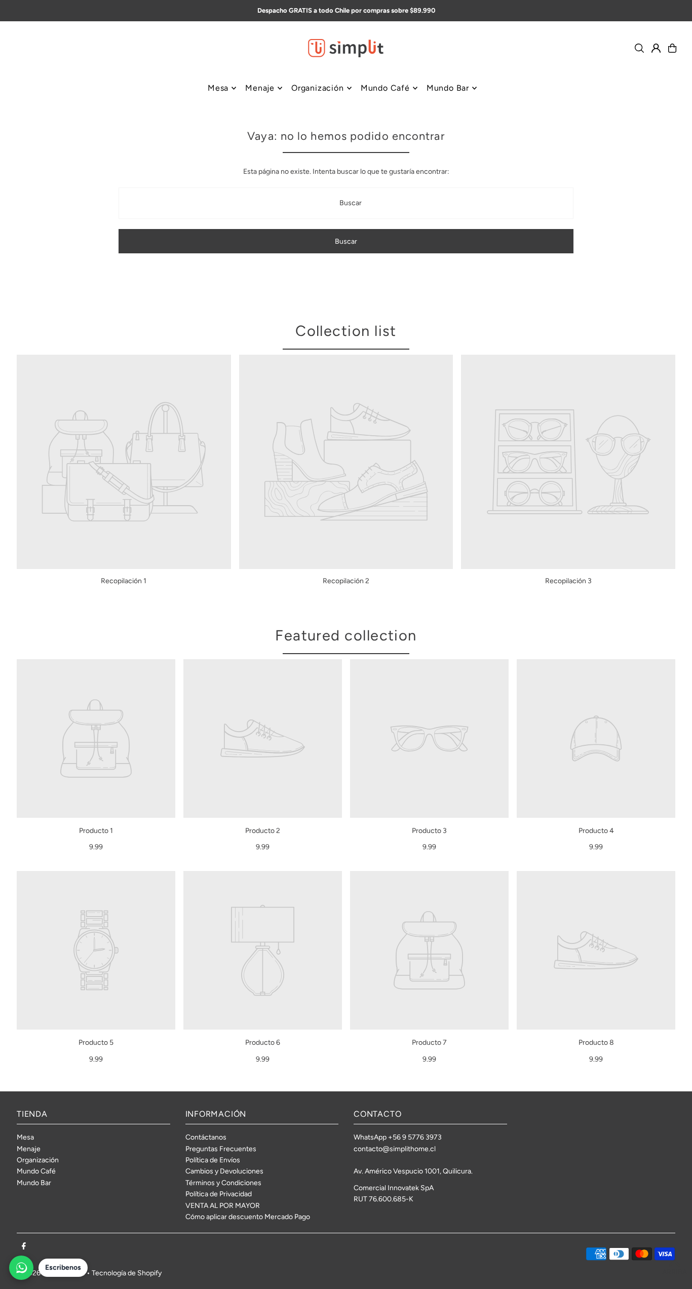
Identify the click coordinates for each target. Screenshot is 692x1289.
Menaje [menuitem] (260, 88)
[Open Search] (639, 48)
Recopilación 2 (346, 581)
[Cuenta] (656, 48)
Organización (38, 1160)
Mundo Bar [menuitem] (448, 88)
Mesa (25, 1137)
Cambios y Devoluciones (224, 1171)
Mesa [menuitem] (218, 88)
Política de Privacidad (218, 1194)
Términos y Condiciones (223, 1183)
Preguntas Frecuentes (220, 1149)
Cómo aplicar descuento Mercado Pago (247, 1216)
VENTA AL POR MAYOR (222, 1205)
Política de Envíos (212, 1160)
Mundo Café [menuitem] (385, 88)
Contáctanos (205, 1137)
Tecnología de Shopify (127, 1273)
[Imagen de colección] (124, 462)
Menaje (29, 1149)
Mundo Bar (34, 1183)
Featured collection (346, 635)
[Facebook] (24, 1246)
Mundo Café (36, 1171)
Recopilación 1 (123, 581)
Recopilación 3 (568, 581)
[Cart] (672, 48)
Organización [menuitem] (317, 88)
